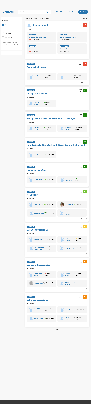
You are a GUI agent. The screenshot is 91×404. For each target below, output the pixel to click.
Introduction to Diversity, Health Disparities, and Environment (56, 145)
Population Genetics (36, 170)
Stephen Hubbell (40, 25)
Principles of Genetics (37, 93)
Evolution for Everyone (37, 37)
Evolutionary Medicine (37, 230)
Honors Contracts (66, 49)
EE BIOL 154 (63, 34)
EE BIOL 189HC (64, 46)
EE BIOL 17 (32, 34)
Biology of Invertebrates (38, 265)
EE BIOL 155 (33, 46)
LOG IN (71, 12)
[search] (32, 12)
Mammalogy (32, 195)
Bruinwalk (8, 12)
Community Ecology (36, 49)
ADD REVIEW (59, 12)
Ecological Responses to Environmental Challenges (51, 118)
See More (83, 56)
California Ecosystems (68, 37)
